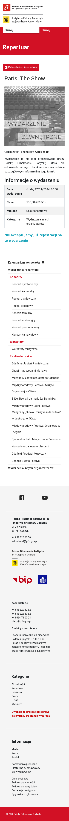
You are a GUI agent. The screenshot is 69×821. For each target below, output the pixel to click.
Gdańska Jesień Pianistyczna (30, 363)
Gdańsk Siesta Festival (26, 461)
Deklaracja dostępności (24, 790)
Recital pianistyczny (24, 298)
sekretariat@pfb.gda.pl (24, 541)
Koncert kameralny (23, 291)
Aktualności (18, 684)
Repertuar (17, 688)
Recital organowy (22, 305)
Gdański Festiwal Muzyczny (29, 453)
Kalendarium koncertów (24, 262)
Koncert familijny (22, 313)
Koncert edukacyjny (24, 320)
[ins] (32, 497)
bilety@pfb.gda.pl (21, 621)
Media (15, 749)
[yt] (44, 497)
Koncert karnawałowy (25, 334)
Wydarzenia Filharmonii (23, 269)
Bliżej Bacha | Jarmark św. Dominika (34, 398)
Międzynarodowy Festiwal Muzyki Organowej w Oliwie (33, 388)
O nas (15, 700)
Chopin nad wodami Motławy (29, 370)
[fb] (22, 497)
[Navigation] (64, 7)
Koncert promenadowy (25, 327)
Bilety (15, 696)
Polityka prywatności (23, 782)
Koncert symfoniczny (25, 284)
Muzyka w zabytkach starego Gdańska (35, 378)
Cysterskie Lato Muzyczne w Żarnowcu (36, 439)
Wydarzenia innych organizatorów (30, 468)
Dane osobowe (20, 778)
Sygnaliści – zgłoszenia (25, 794)
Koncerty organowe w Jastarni (30, 446)
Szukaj (46, 30)
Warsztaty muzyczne (25, 349)
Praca (15, 753)
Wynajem (17, 704)
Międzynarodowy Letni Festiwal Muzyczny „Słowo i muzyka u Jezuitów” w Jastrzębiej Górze (36, 412)
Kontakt (16, 757)
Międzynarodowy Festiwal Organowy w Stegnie (36, 429)
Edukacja (17, 692)
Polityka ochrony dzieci (24, 786)
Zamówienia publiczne (24, 764)
